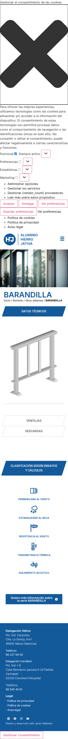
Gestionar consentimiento (21, 735)
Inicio (7, 300)
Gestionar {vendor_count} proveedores (35, 193)
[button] (34, 55)
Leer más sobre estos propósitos (31, 197)
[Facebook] (15, 718)
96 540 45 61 (14, 689)
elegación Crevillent (20, 661)
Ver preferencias (53, 204)
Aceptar (9, 204)
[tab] (34, 311)
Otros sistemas (34, 300)
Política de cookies (21, 218)
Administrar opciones (23, 184)
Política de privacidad (23, 222)
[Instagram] (21, 718)
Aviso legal (15, 227)
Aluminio (18, 300)
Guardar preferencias (18, 211)
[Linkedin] (8, 718)
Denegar (28, 204)
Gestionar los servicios (24, 188)
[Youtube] (27, 718)
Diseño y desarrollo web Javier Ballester (29, 723)
